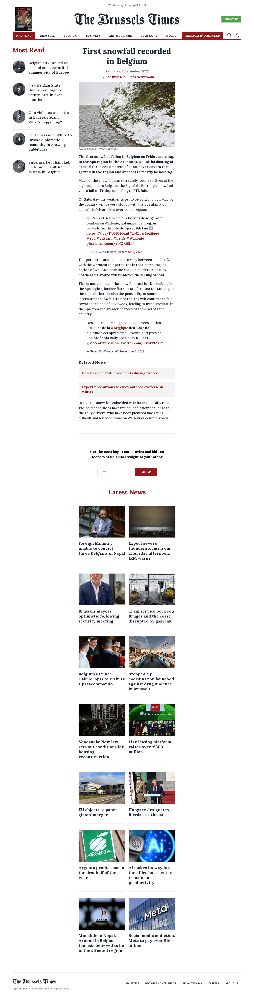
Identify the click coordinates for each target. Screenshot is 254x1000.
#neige (119, 238)
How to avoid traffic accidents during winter (120, 373)
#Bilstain (104, 238)
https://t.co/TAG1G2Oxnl (108, 233)
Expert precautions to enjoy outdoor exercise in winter (122, 389)
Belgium (70, 35)
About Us (231, 983)
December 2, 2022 (130, 252)
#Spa (91, 238)
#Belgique (150, 233)
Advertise (132, 983)
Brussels (47, 35)
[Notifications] (237, 36)
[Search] (229, 36)
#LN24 (135, 233)
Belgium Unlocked (202, 35)
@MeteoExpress (100, 343)
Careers (213, 983)
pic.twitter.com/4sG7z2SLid (111, 243)
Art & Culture (120, 35)
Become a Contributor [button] (160, 983)
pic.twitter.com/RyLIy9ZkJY (138, 343)
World (171, 35)
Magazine (24, 35)
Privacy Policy (192, 983)
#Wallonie (135, 238)
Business (93, 35)
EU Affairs (148, 35)
